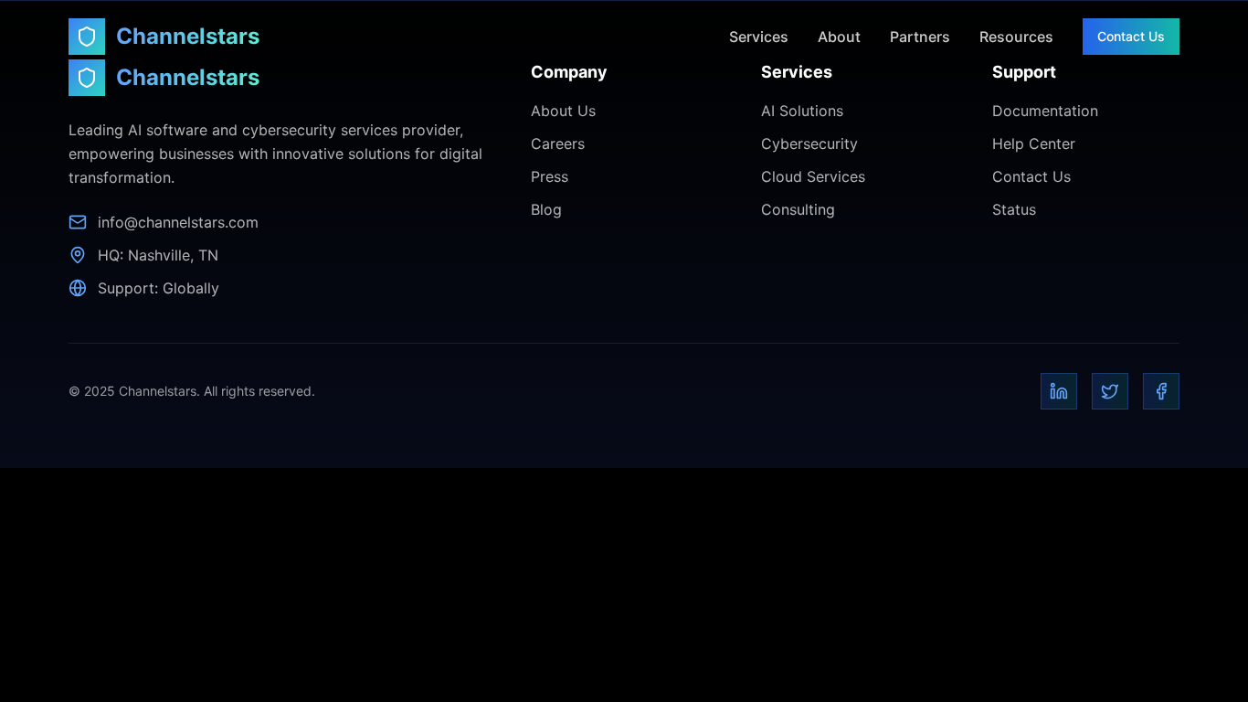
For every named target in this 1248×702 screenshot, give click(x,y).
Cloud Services (813, 176)
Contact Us (1131, 36)
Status (1014, 209)
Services (758, 36)
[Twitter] (1110, 391)
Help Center (1033, 143)
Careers (558, 143)
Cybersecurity (809, 143)
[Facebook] (1161, 391)
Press (549, 176)
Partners (920, 36)
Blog (546, 209)
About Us (563, 110)
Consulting (798, 209)
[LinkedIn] (1059, 391)
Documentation (1045, 110)
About (839, 36)
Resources (1016, 36)
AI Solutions (802, 110)
